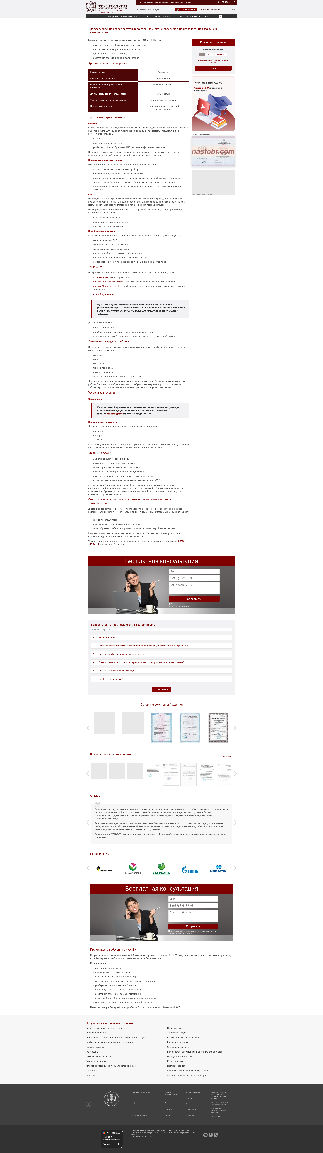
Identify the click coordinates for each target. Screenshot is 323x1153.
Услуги (140, 2)
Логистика (91, 1075)
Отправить (194, 599)
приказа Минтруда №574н (106, 285)
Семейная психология (178, 1047)
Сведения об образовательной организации (169, 2)
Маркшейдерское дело (178, 1061)
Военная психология (177, 1042)
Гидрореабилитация (96, 1032)
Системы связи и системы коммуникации (187, 1070)
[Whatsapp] (216, 1135)
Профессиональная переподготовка (124, 16)
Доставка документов (193, 1092)
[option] (104, 724)
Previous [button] (87, 728)
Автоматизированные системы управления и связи (111, 1065)
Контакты (188, 2)
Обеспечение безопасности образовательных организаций (115, 1037)
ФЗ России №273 (102, 277)
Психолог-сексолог (95, 1047)
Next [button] (235, 728)
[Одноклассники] (211, 1135)
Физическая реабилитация (99, 1056)
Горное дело (92, 1051)
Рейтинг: (107, 1144)
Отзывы (188, 1104)
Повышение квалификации (158, 16)
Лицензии (168, 1103)
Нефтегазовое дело (177, 1065)
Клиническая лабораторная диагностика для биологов (194, 1051)
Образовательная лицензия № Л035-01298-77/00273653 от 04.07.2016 (110, 11)
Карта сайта (190, 1115)
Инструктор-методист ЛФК (180, 1056)
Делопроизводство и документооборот (187, 1075)
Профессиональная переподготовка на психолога (111, 1042)
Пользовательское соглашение (141, 1137)
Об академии (148, 2)
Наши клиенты (169, 1109)
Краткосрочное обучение (188, 16)
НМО (207, 16)
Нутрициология (175, 1028)
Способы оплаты (191, 1110)
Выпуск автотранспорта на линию (184, 1037)
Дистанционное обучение (210, 10)
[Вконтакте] (205, 1135)
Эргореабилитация (176, 1032)
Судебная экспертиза (96, 1061)
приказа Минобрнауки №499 (108, 281)
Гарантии (189, 1098)
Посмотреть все (161, 689)
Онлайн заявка (216, 1116)
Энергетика (91, 1070)
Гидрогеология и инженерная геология (105, 1028)
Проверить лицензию (187, 9)
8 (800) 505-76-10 (226, 2)
